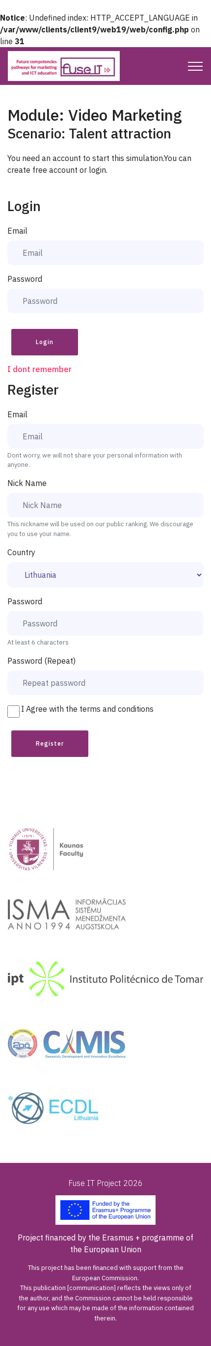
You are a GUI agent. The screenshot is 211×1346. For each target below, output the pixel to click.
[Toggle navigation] (195, 66)
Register (50, 743)
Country (21, 552)
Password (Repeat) (41, 661)
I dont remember (39, 369)
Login (44, 342)
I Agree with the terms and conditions (87, 709)
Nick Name (27, 483)
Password (24, 279)
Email (17, 231)
